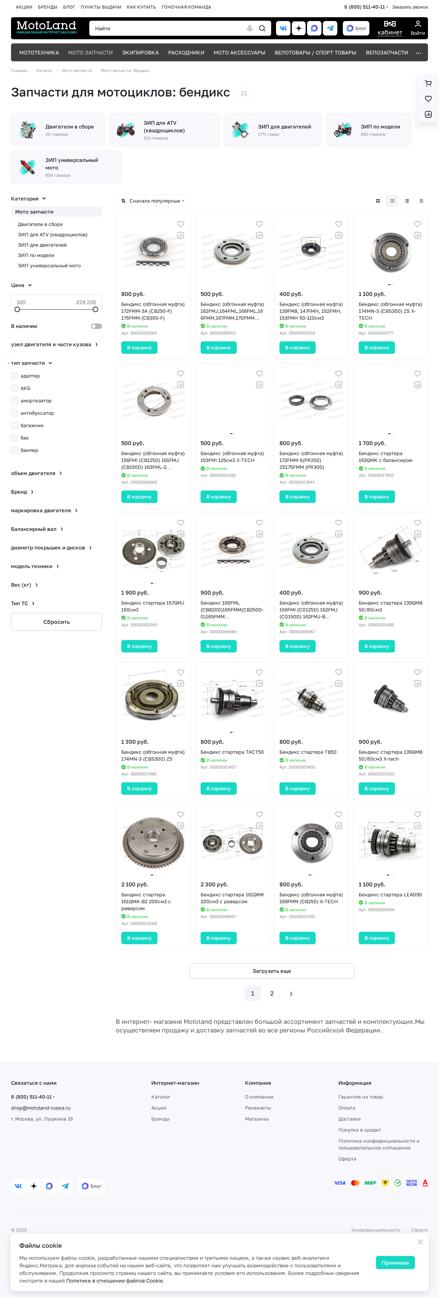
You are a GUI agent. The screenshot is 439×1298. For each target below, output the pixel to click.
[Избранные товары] (428, 98)
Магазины (257, 1119)
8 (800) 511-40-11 (364, 7)
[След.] (291, 993)
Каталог (160, 1097)
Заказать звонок (410, 7)
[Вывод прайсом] (421, 201)
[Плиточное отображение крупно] (378, 201)
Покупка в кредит (359, 1130)
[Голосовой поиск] (249, 28)
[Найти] (262, 28)
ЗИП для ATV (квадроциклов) (53, 234)
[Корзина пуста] (428, 83)
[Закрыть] (420, 1241)
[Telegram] (330, 28)
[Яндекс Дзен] (299, 28)
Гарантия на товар (360, 1097)
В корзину (139, 347)
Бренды (160, 1119)
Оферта (347, 1159)
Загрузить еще (272, 971)
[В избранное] (180, 224)
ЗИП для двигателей (42, 245)
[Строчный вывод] (407, 201)
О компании (259, 1097)
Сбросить (56, 621)
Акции (158, 1108)
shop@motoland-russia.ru (40, 1108)
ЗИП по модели (36, 255)
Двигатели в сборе (40, 224)
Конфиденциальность (375, 1230)
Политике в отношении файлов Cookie (114, 1280)
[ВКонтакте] (283, 28)
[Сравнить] (180, 235)
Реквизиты (258, 1108)
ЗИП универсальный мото (49, 265)
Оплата (346, 1108)
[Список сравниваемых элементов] (428, 114)
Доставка (349, 1119)
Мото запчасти (34, 211)
